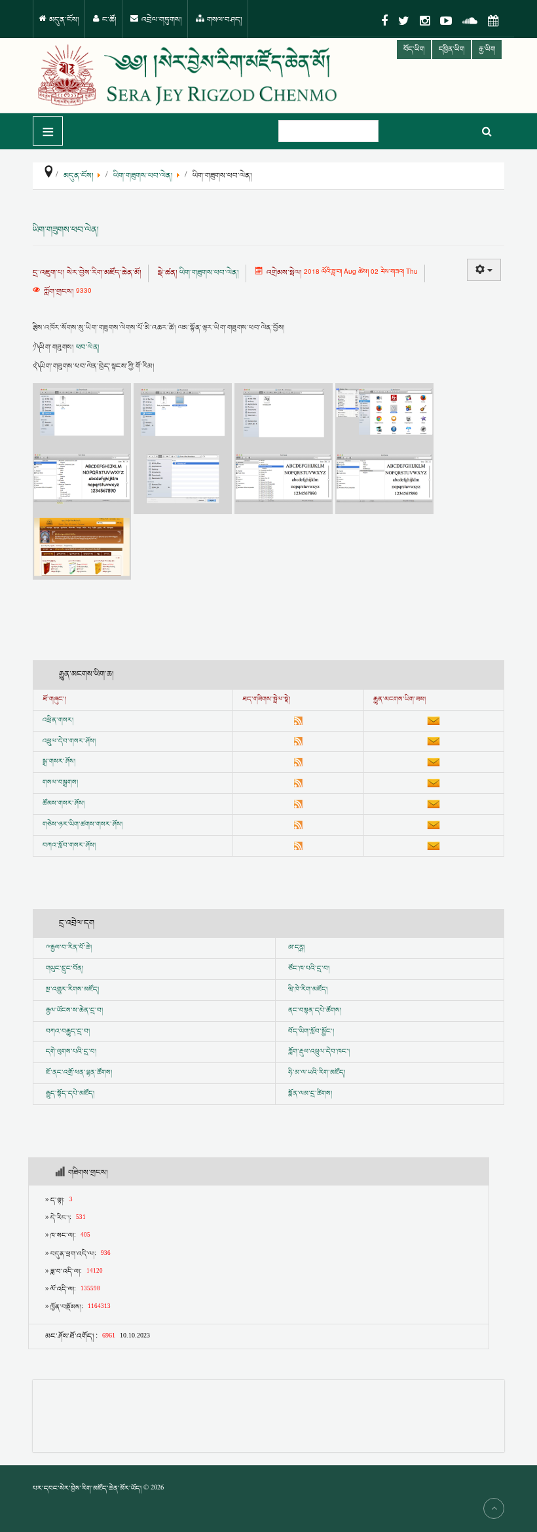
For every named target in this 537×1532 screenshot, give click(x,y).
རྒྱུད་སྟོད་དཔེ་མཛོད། (70, 1094)
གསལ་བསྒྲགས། (60, 782)
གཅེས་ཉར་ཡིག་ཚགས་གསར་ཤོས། (82, 824)
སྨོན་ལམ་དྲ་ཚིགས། (310, 1094)
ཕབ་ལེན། (88, 347)
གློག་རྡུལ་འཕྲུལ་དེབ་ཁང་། (319, 1052)
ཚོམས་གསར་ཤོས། (63, 803)
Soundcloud (470, 21)
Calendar (493, 21)
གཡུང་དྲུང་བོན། (64, 968)
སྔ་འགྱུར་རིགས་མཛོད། (72, 989)
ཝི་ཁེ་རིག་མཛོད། (307, 989)
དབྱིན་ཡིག (451, 49)
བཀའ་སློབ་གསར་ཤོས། (69, 845)
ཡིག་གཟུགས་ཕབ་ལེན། (66, 230)
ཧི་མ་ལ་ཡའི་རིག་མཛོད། (316, 1073)
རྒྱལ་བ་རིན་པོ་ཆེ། (71, 948)
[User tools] (484, 270)
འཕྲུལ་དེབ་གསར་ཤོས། (69, 741)
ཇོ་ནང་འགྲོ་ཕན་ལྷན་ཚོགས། (79, 1073)
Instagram (425, 21)
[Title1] (83, 414)
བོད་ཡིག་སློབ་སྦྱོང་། (311, 1031)
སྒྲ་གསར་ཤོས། (59, 762)
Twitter (404, 21)
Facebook (384, 21)
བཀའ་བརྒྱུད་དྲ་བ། (68, 1031)
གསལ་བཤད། (223, 20)
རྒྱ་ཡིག (487, 49)
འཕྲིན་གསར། (58, 720)
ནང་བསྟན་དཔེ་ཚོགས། (314, 1010)
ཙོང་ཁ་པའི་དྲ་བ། (308, 968)
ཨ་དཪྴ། (296, 948)
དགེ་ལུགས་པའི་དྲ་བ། (71, 1052)
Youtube (446, 21)
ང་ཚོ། (108, 20)
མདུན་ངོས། (63, 20)
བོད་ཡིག (413, 49)
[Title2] (184, 414)
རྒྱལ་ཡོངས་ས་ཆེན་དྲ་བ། (74, 1010)
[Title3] (284, 414)
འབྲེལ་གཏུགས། (160, 20)
